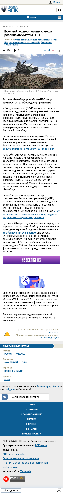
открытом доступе (49, 337)
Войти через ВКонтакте (25, 396)
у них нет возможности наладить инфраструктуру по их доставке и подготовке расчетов (31, 214)
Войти (56, 2)
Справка (31, 419)
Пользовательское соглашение (21, 458)
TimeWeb (25, 471)
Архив (31, 405)
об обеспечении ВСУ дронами (20, 232)
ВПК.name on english (14, 454)
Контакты (31, 429)
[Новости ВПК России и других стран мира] (9, 11)
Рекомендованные (31, 414)
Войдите (10, 389)
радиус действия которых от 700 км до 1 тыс (28, 149)
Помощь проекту (31, 434)
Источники (32, 409)
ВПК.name (41, 445)
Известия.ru (23, 26)
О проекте (31, 424)
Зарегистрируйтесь (48, 386)
